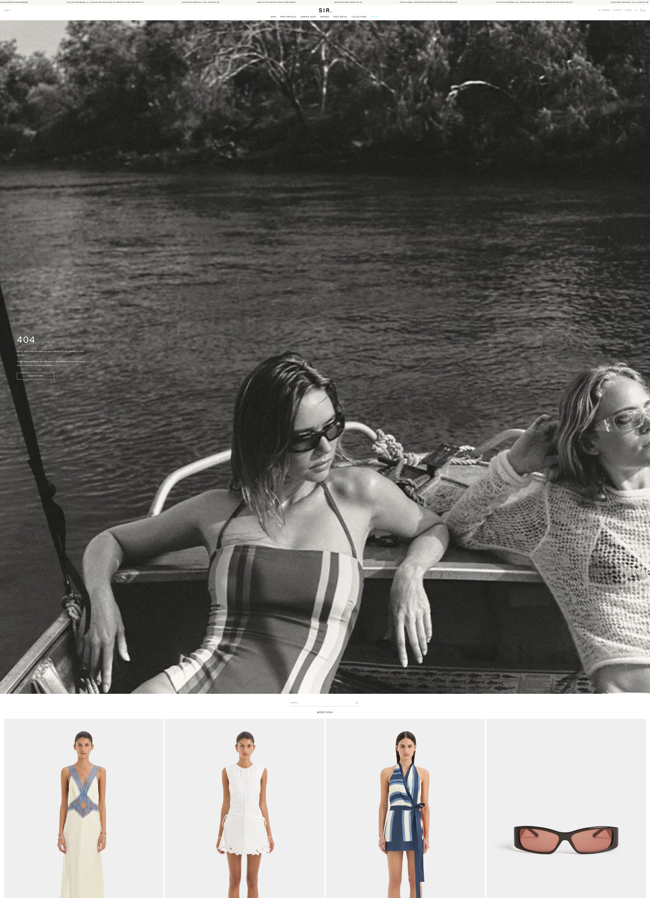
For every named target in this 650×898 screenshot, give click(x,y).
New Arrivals (288, 17)
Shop (273, 17)
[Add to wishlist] (159, 723)
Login (628, 10)
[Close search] (357, 702)
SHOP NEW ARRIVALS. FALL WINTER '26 (112, 2)
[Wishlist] (635, 10)
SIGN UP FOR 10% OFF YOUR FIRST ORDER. (189, 2)
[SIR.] (325, 10)
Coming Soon (308, 17)
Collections (359, 17)
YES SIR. (375, 17)
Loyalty (617, 10)
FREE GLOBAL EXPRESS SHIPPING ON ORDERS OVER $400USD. (341, 2)
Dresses (324, 17)
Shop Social (340, 17)
